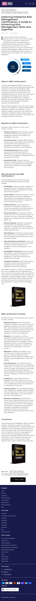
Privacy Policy (5, 500)
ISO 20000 (4, 520)
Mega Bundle (4, 561)
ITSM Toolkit (4, 558)
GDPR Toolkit (4, 556)
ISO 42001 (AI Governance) (8, 515)
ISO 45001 (4, 525)
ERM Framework (11, 9)
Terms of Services (6, 504)
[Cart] (30, 3)
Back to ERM (19, 479)
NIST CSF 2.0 (4, 540)
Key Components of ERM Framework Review (14, 12)
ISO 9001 (3, 518)
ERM (3, 9)
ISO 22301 (4, 522)
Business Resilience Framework (9, 547)
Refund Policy (5, 502)
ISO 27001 (4, 513)
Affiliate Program (5, 498)
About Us (3, 493)
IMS (2, 529)
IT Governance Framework (8, 538)
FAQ (2, 507)
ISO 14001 (4, 527)
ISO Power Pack (5, 531)
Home (2, 491)
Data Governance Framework (9, 545)
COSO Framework (6, 542)
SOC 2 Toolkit (5, 552)
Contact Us (4, 495)
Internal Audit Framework (7, 549)
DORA (3, 554)
